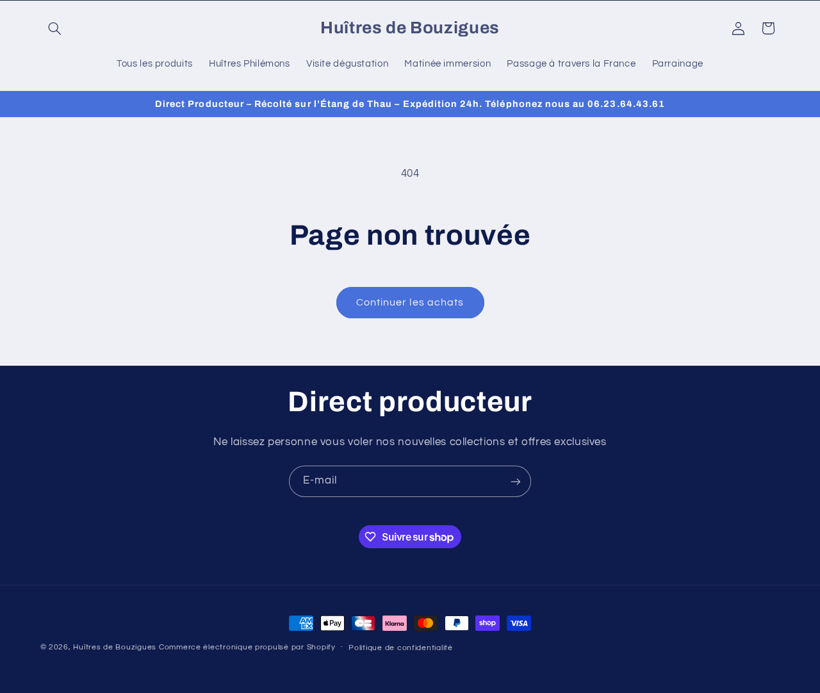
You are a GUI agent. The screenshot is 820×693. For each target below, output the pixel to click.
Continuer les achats (410, 302)
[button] (55, 28)
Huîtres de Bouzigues (114, 647)
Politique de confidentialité (400, 647)
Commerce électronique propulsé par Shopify (247, 647)
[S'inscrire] (515, 481)
